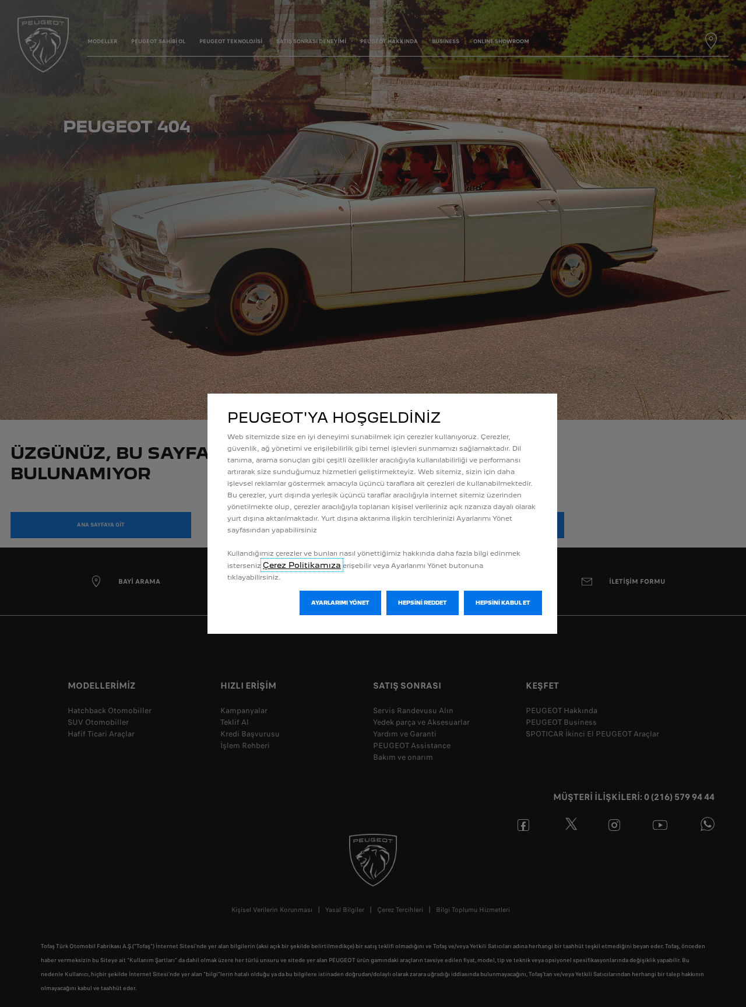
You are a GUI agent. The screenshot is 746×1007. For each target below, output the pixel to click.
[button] (340, 603)
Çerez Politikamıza (302, 565)
